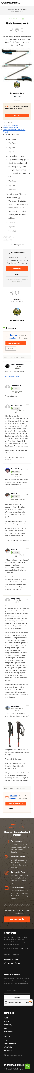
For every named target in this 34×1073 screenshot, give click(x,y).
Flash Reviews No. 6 (12, 376)
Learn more (17, 115)
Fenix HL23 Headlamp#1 (11, 125)
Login (17, 274)
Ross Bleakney (16, 469)
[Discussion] (17, 30)
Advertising (8, 1050)
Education (16, 955)
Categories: (17, 299)
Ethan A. (14, 494)
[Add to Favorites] (22, 30)
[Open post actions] (27, 365)
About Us (7, 1037)
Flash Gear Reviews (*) (17, 301)
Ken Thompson (16, 405)
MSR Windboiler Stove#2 (11, 127)
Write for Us (8, 1047)
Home (17, 9)
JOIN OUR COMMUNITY (15, 343)
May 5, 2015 (17, 96)
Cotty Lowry (15, 598)
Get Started (15, 919)
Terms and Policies (10, 1044)
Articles (23, 9)
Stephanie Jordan (17, 364)
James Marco (16, 385)
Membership (17, 269)
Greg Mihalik (15, 706)
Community (8, 959)
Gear (16, 959)
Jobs (5, 1040)
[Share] (12, 30)
